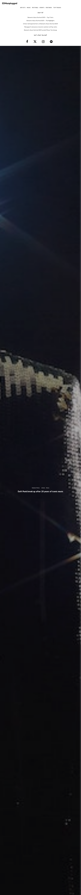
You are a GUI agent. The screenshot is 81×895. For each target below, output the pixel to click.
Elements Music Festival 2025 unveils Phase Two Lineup (40, 30)
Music (29, 7)
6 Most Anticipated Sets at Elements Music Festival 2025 (40, 24)
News (47, 488)
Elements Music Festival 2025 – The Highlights (41, 20)
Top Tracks (57, 7)
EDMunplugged (9, 3)
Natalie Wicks (36, 488)
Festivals (35, 7)
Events (42, 7)
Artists (22, 7)
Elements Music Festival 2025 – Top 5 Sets (40, 17)
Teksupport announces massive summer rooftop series (40, 27)
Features (49, 7)
